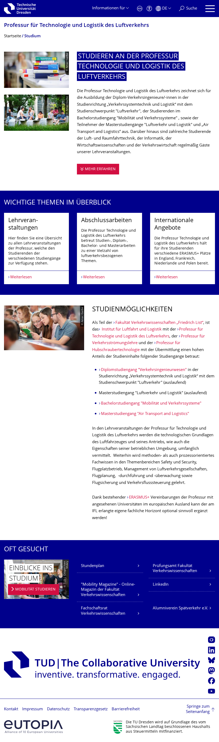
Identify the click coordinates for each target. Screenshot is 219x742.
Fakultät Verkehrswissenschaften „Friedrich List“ (159, 323)
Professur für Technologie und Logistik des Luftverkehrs (76, 25)
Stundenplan (92, 566)
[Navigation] (210, 8)
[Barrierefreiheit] (149, 8)
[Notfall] (140, 8)
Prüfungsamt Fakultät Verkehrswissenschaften (175, 568)
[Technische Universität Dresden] (20, 8)
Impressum (32, 709)
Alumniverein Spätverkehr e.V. (180, 608)
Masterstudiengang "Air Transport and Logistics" (145, 414)
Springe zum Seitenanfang (198, 709)
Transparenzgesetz (91, 709)
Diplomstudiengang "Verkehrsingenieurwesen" (144, 370)
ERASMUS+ (139, 498)
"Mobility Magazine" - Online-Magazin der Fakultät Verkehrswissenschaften (108, 590)
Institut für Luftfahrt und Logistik (131, 330)
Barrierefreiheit (126, 709)
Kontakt (11, 709)
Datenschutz (58, 709)
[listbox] (109, 248)
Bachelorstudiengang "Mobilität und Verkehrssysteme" (151, 404)
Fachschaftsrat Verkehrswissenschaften (103, 611)
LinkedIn (161, 585)
